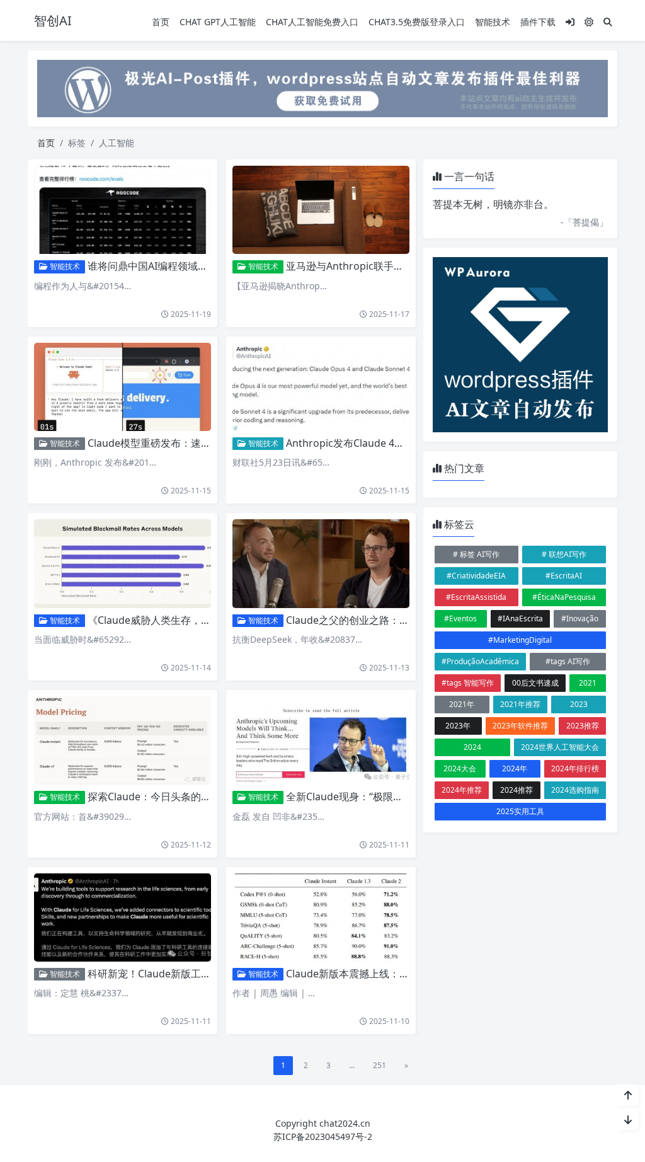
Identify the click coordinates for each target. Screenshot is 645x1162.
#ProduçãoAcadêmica (480, 661)
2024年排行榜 (575, 768)
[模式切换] (588, 21)
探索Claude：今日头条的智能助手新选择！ (185, 796)
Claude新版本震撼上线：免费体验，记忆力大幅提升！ (408, 974)
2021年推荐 (520, 704)
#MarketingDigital (520, 640)
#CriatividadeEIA (476, 575)
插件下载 (538, 22)
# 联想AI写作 (564, 554)
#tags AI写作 (567, 661)
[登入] (570, 21)
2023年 (458, 725)
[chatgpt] (322, 87)
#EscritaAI (563, 575)
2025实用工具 (520, 811)
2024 (472, 747)
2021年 (461, 704)
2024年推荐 (462, 790)
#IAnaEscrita (520, 618)
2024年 (514, 768)
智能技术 (492, 22)
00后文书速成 (535, 682)
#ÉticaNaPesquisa (564, 597)
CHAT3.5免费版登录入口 (416, 22)
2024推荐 (516, 790)
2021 (587, 682)
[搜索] (607, 21)
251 (379, 1065)
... (352, 1065)
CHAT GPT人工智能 (218, 22)
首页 (160, 22)
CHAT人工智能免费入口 (312, 22)
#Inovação (579, 618)
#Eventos (460, 618)
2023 (579, 704)
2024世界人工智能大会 (560, 747)
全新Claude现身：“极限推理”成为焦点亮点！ (387, 796)
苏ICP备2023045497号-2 (322, 1136)
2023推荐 (582, 725)
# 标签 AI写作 (476, 554)
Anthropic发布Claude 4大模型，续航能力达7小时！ (403, 443)
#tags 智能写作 (468, 682)
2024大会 (459, 768)
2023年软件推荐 (520, 725)
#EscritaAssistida (476, 597)
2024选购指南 (575, 790)
